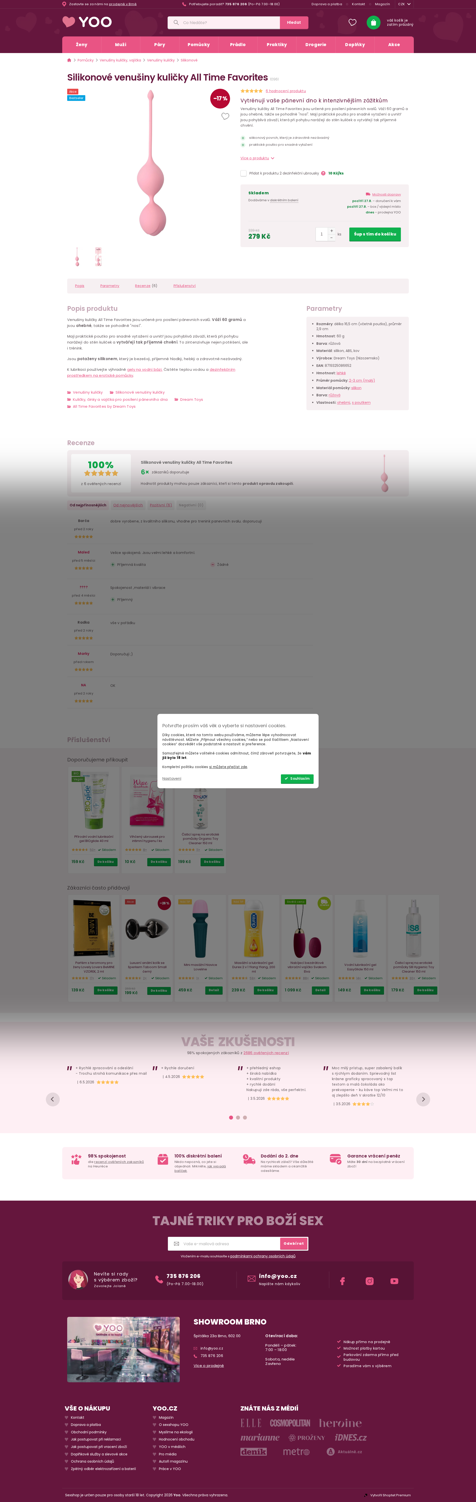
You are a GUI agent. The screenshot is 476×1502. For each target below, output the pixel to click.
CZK (401, 4)
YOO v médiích (172, 1446)
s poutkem (361, 402)
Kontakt (358, 4)
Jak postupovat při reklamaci (96, 1439)
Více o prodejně (209, 1365)
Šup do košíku (375, 234)
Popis (80, 285)
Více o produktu (254, 158)
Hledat (294, 22)
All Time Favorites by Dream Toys (104, 406)
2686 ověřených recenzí (266, 1052)
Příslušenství (185, 285)
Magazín (382, 4)
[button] (226, 116)
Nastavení (171, 778)
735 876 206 (184, 1275)
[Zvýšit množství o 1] (331, 231)
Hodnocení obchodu (176, 1439)
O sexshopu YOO (173, 1424)
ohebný (343, 402)
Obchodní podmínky (89, 1432)
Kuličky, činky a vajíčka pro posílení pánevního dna (120, 399)
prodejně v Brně (123, 4)
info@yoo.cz (278, 1275)
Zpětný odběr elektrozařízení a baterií (103, 1468)
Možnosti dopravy (386, 194)
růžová (334, 395)
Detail (214, 990)
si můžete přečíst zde (228, 767)
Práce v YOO (170, 1468)
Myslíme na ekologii (176, 1432)
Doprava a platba (327, 4)
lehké (341, 373)
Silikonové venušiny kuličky (140, 392)
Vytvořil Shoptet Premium (390, 1495)
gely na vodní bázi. (145, 369)
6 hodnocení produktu (286, 91)
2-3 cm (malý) (362, 380)
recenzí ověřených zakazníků (119, 1161)
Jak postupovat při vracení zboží (99, 1446)
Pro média (168, 1454)
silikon (356, 387)
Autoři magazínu (173, 1461)
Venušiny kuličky (88, 392)
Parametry (109, 285)
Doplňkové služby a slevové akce (99, 1454)
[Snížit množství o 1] (331, 237)
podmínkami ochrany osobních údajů (263, 1256)
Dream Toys (191, 399)
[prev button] (53, 1099)
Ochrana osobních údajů (92, 1461)
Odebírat (294, 1243)
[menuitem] (81, 44)
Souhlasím (300, 778)
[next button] (423, 1099)
